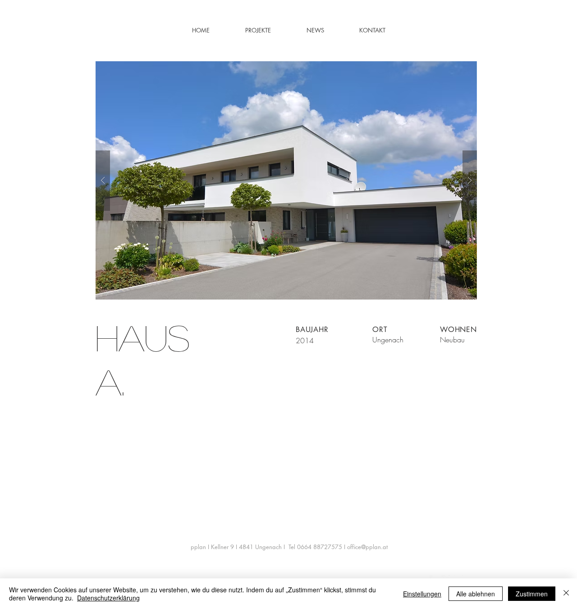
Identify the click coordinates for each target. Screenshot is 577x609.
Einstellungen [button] (422, 593)
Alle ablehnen (475, 593)
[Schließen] (566, 594)
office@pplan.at (367, 547)
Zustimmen (532, 593)
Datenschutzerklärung (108, 597)
